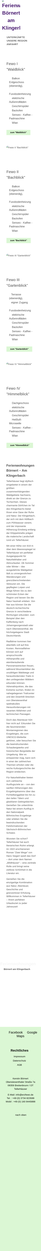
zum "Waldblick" (18, 132)
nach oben (20, 1115)
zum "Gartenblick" (19, 349)
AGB (19, 1065)
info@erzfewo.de (24, 1094)
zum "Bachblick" (18, 240)
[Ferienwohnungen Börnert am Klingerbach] (11, 16)
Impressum (19, 1056)
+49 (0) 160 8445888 (24, 1101)
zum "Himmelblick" (19, 445)
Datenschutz (19, 1060)
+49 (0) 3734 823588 (23, 1098)
